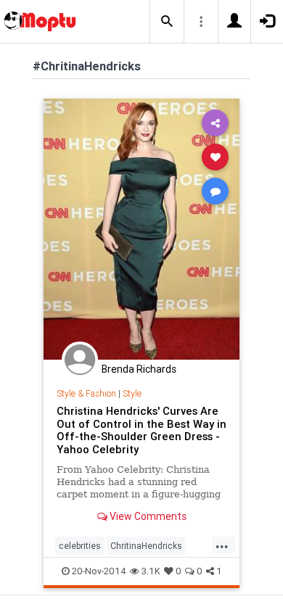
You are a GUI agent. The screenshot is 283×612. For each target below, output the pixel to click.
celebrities (80, 545)
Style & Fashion (86, 393)
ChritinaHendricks (146, 545)
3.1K (151, 571)
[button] (167, 22)
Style (132, 393)
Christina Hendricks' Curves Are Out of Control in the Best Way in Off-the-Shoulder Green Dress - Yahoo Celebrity (141, 430)
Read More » (141, 228)
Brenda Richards (139, 369)
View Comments (146, 516)
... (222, 545)
